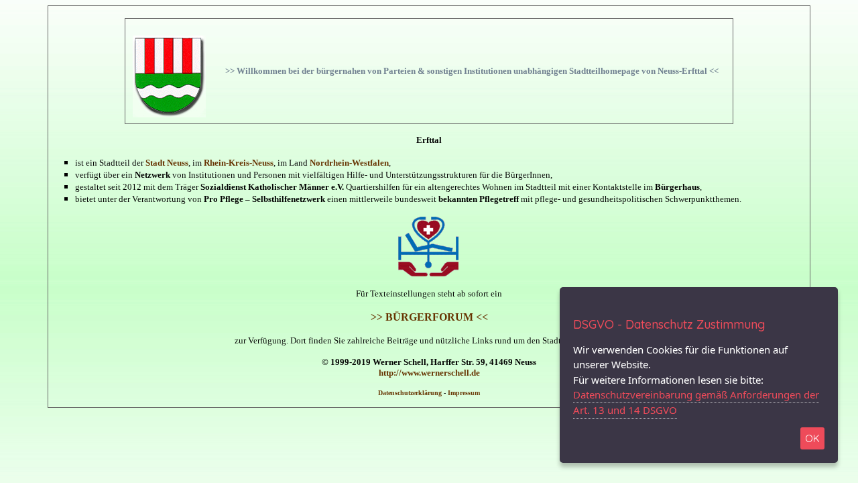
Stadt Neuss (166, 163)
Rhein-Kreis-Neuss (238, 163)
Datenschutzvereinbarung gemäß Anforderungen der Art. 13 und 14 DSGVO (696, 402)
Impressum (464, 392)
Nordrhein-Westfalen (349, 163)
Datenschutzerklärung (410, 392)
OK (812, 438)
